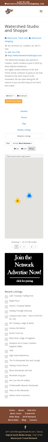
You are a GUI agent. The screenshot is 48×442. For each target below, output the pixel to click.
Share (10, 96)
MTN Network (29, 416)
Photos (24, 117)
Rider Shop (14, 416)
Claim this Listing (14, 101)
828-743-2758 (14, 52)
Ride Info (31, 410)
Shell (11, 350)
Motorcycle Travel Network (24, 438)
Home (12, 410)
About (21, 410)
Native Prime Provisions (19, 395)
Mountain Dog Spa (17, 375)
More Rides (13, 420)
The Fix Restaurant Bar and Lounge (24, 360)
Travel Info (30, 413)
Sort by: (22, 143)
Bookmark (23, 96)
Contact (33, 420)
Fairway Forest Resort (18, 365)
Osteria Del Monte (17, 328)
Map (24, 123)
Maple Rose (14, 300)
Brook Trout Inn (16, 333)
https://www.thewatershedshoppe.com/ (25, 55)
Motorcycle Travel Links (17, 38)
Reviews (24, 111)
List (17, 149)
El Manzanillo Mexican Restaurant (23, 385)
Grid (25, 149)
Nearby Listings (24, 130)
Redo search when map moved (19, 156)
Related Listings (24, 136)
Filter (8, 143)
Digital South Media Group (18, 435)
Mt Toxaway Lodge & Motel (21, 323)
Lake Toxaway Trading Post (21, 295)
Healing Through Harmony (20, 310)
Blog (24, 420)
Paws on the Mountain (19, 390)
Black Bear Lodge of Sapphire (22, 338)
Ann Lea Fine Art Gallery (19, 380)
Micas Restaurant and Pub (20, 370)
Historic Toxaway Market (20, 305)
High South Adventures (19, 355)
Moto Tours (15, 413)
